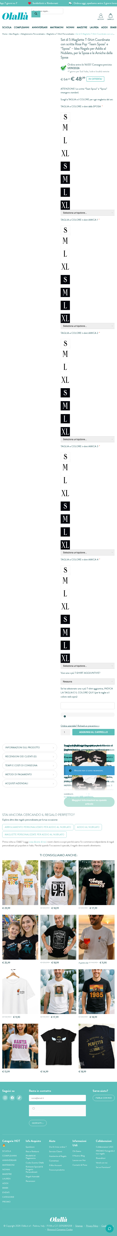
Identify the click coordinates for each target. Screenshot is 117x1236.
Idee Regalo (14, 33)
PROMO (6, 1201)
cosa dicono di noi (37, 842)
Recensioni (30, 1181)
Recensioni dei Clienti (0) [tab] (21, 756)
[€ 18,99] (97, 1046)
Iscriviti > (38, 1123)
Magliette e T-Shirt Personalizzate (60, 33)
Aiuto (52, 1141)
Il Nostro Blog (78, 1155)
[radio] (65, 117)
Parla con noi (104, 1098)
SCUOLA (6, 27)
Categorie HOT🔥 (11, 1143)
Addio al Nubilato (88, 827)
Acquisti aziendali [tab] (16, 783)
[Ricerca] (35, 14)
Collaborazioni (104, 1141)
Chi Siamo (76, 1151)
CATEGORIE (8, 1197)
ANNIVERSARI (40, 27)
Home (4, 33)
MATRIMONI (56, 27)
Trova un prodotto (57, 1170)
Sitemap (79, 1225)
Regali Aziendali (32, 1176)
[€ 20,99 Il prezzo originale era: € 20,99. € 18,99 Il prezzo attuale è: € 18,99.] (58, 882)
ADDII (104, 27)
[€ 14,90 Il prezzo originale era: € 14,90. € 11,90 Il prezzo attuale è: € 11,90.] (20, 991)
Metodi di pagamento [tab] (18, 774)
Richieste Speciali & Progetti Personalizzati (34, 1169)
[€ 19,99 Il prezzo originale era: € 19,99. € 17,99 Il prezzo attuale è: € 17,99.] (58, 991)
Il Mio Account (55, 1165)
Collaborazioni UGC (104, 1147)
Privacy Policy (92, 1225)
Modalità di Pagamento (31, 1156)
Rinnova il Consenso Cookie (60, 1229)
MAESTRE (82, 27)
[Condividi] (51, 42)
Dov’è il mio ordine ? (58, 1147)
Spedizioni (30, 1147)
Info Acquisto (33, 1141)
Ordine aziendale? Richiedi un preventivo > (80, 726)
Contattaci (54, 1160)
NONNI (70, 27)
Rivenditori (100, 1158)
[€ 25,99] (20, 937)
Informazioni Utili (79, 1143)
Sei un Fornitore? (103, 1167)
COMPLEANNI (21, 27)
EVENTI (6, 1192)
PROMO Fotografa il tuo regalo (105, 1152)
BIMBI (113, 27)
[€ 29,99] (20, 882)
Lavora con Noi (79, 1160)
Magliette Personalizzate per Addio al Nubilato (34, 834)
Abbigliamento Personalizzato (33, 33)
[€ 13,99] (20, 1046)
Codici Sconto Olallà (35, 1162)
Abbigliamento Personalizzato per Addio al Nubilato (38, 827)
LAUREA (94, 27)
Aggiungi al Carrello (93, 732)
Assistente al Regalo (57, 1156)
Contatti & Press (79, 1165)
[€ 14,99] (58, 1046)
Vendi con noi (101, 1162)
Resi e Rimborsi (32, 1151)
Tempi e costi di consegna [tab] (21, 765)
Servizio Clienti (55, 1151)
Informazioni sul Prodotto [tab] (22, 747)
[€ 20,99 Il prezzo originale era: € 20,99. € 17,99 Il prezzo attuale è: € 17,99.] (97, 882)
